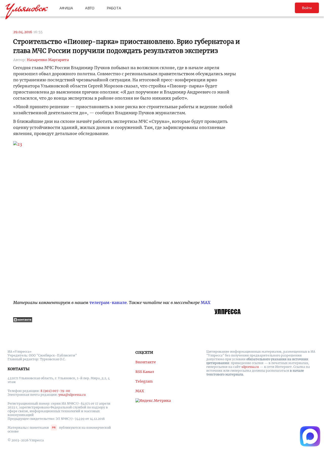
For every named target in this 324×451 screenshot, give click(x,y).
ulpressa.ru (250, 367)
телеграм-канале (108, 302)
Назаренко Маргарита (48, 60)
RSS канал (144, 371)
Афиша (66, 8)
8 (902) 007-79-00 (55, 391)
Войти (307, 8)
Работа (114, 8)
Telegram (144, 381)
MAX (205, 302)
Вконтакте (145, 362)
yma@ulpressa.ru (72, 395)
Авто (89, 8)
